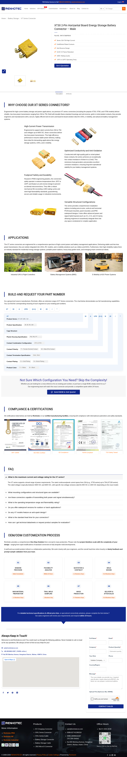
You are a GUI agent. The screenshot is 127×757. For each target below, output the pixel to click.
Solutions (33, 8)
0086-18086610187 (74, 736)
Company (92, 647)
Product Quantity (115, 647)
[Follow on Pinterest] (12, 692)
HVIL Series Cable (41, 736)
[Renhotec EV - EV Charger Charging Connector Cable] (11, 8)
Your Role (92, 656)
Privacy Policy (42, 755)
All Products (41, 8)
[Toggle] (6, 477)
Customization (53, 8)
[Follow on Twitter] (8, 692)
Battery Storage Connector (44, 739)
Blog (78, 8)
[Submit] (124, 8)
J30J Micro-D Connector (43, 746)
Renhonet (72, 755)
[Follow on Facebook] (3, 692)
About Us (72, 8)
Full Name (93, 638)
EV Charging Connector (43, 729)
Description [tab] (59, 94)
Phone (111, 656)
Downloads (63, 8)
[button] (4, 71)
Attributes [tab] (69, 94)
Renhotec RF (8, 736)
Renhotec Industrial (11, 740)
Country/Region (94, 665)
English (120, 2)
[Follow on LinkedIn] (17, 692)
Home (26, 8)
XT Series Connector (28, 18)
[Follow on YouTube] (115, 755)
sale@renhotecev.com (78, 2)
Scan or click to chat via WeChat (107, 746)
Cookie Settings (53, 755)
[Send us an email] (110, 755)
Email (111, 638)
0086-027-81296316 (64, 2)
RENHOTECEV (16, 755)
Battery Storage (13, 18)
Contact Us (85, 8)
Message (92, 674)
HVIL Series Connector (43, 732)
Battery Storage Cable (43, 743)
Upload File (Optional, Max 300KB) (101, 692)
